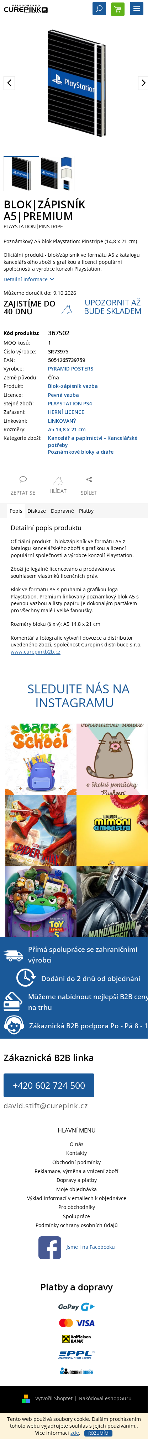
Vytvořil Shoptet (54, 1398)
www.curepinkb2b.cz (35, 651)
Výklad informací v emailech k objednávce (76, 1198)
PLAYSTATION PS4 (70, 403)
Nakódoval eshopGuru (105, 1398)
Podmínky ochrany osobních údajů (77, 1225)
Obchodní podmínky (76, 1162)
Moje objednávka (76, 1189)
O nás (77, 1144)
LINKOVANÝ (62, 420)
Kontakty (76, 1153)
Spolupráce (76, 1216)
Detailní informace (26, 279)
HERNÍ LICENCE (66, 412)
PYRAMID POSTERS (70, 368)
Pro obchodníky (76, 1207)
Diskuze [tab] (36, 510)
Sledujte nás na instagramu (78, 695)
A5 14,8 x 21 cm (67, 429)
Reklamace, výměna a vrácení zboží (76, 1171)
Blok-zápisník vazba (73, 386)
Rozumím (98, 1433)
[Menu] (136, 9)
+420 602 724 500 (49, 1085)
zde (74, 1432)
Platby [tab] (86, 510)
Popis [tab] (16, 510)
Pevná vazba (63, 394)
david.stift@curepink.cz (46, 1105)
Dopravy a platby (77, 1180)
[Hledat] (99, 9)
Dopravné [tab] (62, 510)
